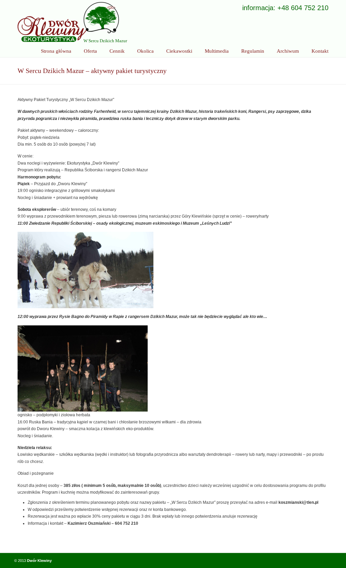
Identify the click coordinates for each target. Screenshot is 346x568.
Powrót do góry (318, 560)
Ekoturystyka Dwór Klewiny (68, 22)
